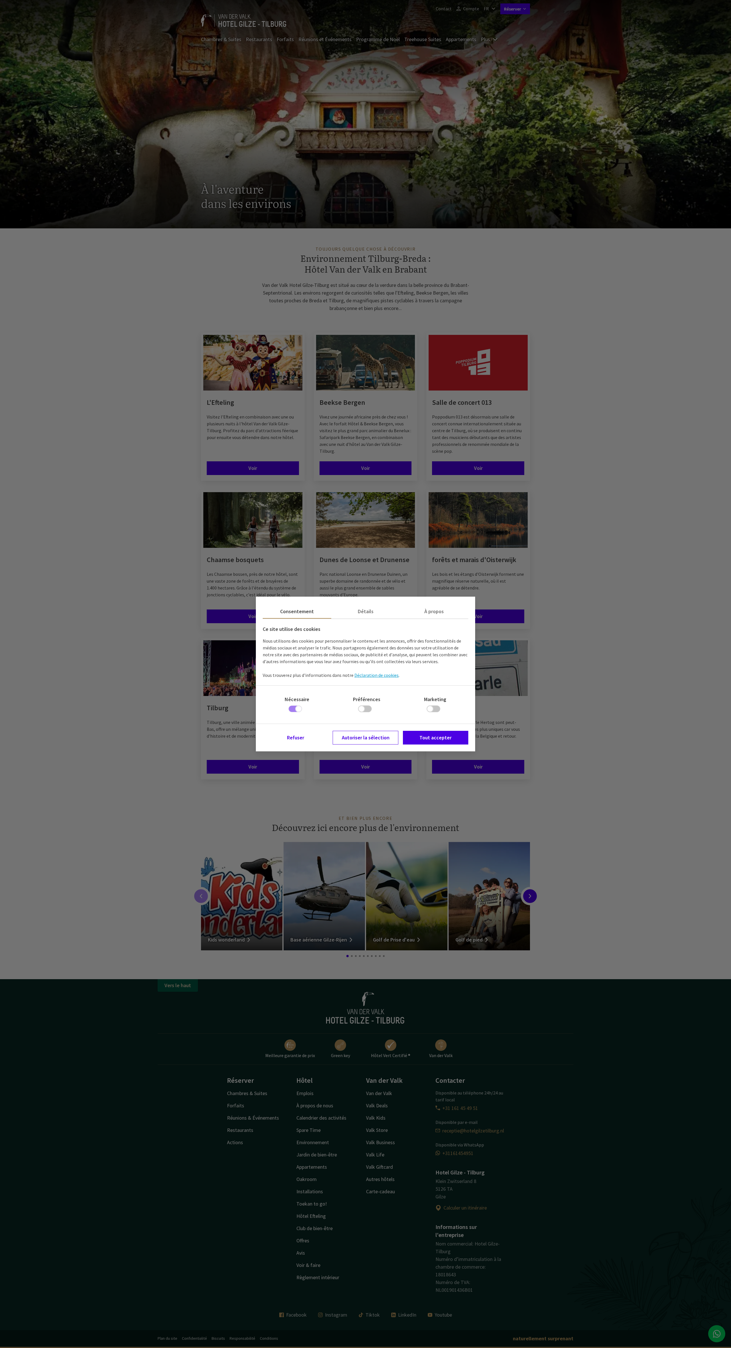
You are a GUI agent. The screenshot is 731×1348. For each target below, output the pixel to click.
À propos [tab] (434, 611)
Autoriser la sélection (365, 737)
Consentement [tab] (297, 611)
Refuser (295, 737)
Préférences (366, 699)
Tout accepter (435, 737)
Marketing (435, 699)
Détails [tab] (365, 611)
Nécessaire (297, 699)
